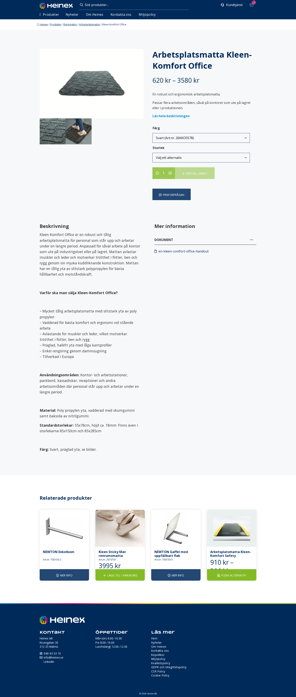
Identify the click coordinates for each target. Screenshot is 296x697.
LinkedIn (49, 662)
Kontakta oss (121, 14)
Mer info (66, 575)
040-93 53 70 (52, 653)
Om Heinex (94, 14)
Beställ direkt (196, 173)
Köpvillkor (158, 655)
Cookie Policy (160, 675)
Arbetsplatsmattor (89, 24)
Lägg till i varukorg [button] (122, 575)
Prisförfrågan (173, 195)
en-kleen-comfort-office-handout (183, 251)
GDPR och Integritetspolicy (168, 667)
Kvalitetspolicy (160, 663)
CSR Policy (158, 671)
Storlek (159, 148)
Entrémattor (70, 24)
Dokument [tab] (163, 240)
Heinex (43, 24)
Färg (156, 128)
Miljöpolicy (147, 14)
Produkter (55, 24)
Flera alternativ (233, 575)
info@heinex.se (53, 657)
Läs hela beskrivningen (171, 116)
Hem (154, 638)
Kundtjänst (234, 5)
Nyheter (72, 14)
